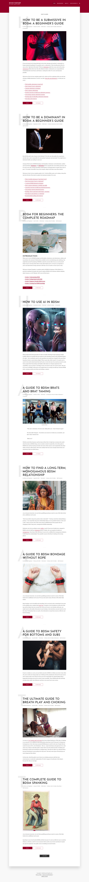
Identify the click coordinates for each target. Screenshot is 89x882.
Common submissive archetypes (33, 88)
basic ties (41, 605)
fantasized (37, 530)
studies (42, 528)
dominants (46, 67)
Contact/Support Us (73, 3)
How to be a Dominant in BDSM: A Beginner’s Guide (44, 119)
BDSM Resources (60, 3)
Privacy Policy (39, 874)
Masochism (59, 786)
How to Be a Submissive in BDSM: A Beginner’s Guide (44, 22)
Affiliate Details (44, 876)
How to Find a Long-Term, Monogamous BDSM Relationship (44, 472)
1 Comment (25, 396)
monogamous (26, 532)
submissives (26, 68)
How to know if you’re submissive (33, 86)
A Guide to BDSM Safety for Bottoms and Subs (42, 633)
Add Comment (25, 125)
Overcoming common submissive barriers (35, 94)
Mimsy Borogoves (27, 705)
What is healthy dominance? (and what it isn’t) (36, 179)
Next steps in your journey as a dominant (34, 193)
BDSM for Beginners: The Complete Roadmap (43, 216)
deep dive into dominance (51, 78)
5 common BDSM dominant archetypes (34, 183)
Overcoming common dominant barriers (34, 189)
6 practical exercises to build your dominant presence (37, 187)
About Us (66, 3)
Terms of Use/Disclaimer (47, 874)
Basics (49, 26)
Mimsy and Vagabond (28, 26)
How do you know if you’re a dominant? (34, 181)
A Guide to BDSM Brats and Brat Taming (41, 390)
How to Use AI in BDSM (41, 302)
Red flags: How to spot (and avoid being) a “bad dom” (37, 191)
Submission (59, 26)
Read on (27, 287)
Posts (54, 3)
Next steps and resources (31, 98)
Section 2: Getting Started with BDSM (33, 279)
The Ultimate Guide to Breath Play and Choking (44, 701)
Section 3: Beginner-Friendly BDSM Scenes (35, 281)
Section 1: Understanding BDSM (32, 277)
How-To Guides (53, 26)
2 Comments (25, 28)
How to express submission (31, 90)
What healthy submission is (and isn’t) (34, 84)
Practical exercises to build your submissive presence (37, 92)
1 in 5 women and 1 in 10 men (35, 740)
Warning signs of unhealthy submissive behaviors (36, 96)
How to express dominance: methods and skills (36, 185)
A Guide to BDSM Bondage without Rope (44, 556)
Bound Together (15, 3)
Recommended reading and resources (34, 195)
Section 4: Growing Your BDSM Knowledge (35, 283)
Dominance (49, 394)
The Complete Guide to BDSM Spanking (42, 781)
